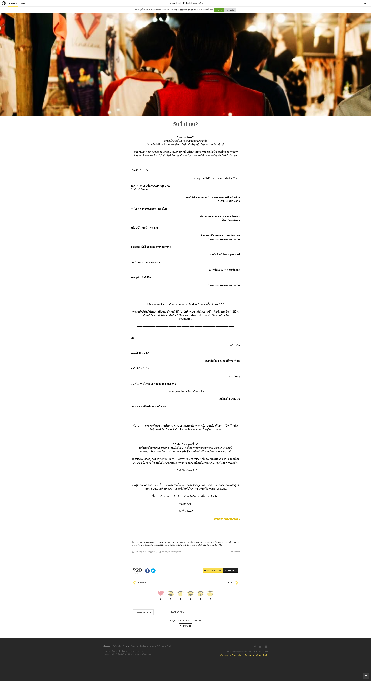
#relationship (216, 545)
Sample (134, 646)
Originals (117, 646)
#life (229, 542)
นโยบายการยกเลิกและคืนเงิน (256, 655)
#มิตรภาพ (207, 542)
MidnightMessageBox (193, 3)
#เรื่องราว (217, 542)
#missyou (198, 542)
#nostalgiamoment (165, 542)
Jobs (170, 646)
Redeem (144, 646)
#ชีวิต (224, 542)
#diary (235, 542)
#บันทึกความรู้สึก (190, 545)
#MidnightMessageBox (145, 542)
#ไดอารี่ (135, 545)
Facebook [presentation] (177, 613)
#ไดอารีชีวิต (170, 545)
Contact (162, 646)
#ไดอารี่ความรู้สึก (146, 545)
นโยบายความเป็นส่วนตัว (186, 10)
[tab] (143, 612)
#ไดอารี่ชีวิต (159, 545)
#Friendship (203, 545)
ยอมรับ (219, 10)
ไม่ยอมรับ (230, 10)
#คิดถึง (190, 542)
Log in (187, 626)
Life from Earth (174, 3)
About (153, 646)
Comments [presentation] (143, 612)
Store (23, 3)
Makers (13, 3)
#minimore (181, 542)
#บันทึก (179, 545)
